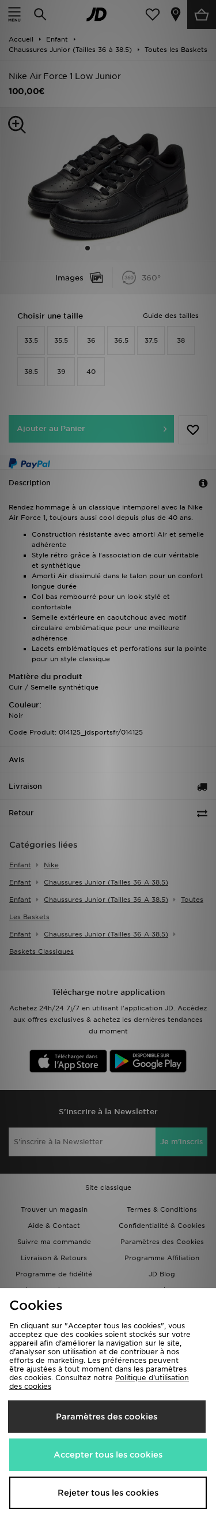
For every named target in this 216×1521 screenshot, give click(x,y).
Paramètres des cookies (106, 1416)
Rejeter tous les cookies (108, 1492)
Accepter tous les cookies (108, 1454)
